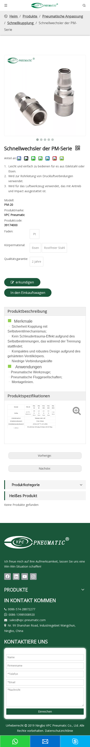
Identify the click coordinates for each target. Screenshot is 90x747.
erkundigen (25, 282)
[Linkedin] (16, 576)
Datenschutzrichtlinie (59, 731)
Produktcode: (13, 220)
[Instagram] (33, 576)
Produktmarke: (14, 210)
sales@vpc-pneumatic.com (27, 620)
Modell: (9, 200)
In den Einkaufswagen (27, 292)
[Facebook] (7, 576)
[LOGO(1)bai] (36, 542)
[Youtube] (24, 576)
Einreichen (45, 711)
